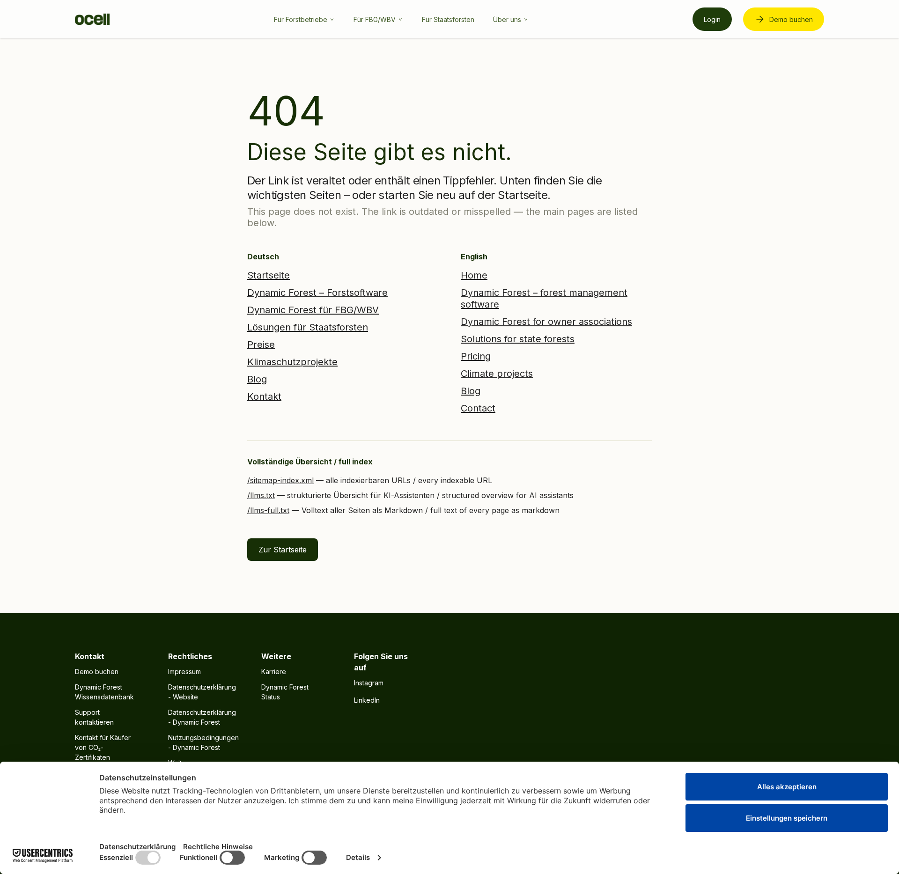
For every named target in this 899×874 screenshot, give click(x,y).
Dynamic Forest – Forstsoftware (317, 292)
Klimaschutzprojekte (292, 361)
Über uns (507, 19)
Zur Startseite (282, 549)
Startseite (268, 275)
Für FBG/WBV (375, 19)
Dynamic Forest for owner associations (546, 321)
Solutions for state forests (518, 339)
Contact (478, 408)
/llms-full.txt (268, 510)
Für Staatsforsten (448, 19)
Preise (261, 344)
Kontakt (264, 396)
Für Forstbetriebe (300, 19)
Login (712, 19)
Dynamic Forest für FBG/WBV (313, 310)
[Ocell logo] (92, 19)
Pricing (476, 356)
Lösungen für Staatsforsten (307, 327)
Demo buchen (791, 19)
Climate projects (497, 373)
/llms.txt (261, 495)
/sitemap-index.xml (280, 480)
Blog (257, 379)
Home (474, 275)
